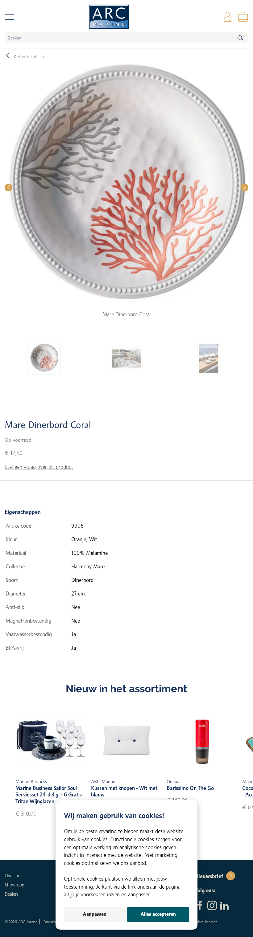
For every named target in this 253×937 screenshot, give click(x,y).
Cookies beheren (204, 921)
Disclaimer (51, 921)
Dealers (12, 894)
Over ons (13, 875)
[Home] (126, 17)
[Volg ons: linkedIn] (224, 906)
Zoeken (240, 37)
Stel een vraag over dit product (39, 467)
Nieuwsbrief (208, 876)
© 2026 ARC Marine (21, 921)
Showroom (15, 885)
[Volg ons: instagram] (212, 906)
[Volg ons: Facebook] (199, 906)
